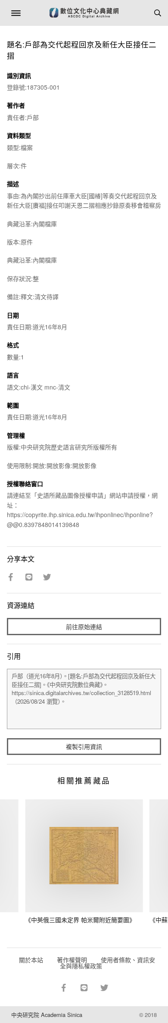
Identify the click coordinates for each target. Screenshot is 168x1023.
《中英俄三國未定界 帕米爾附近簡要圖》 (80, 919)
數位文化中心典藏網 (84, 13)
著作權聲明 (72, 959)
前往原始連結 (84, 626)
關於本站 (31, 959)
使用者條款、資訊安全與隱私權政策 (107, 962)
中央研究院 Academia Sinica (46, 1015)
